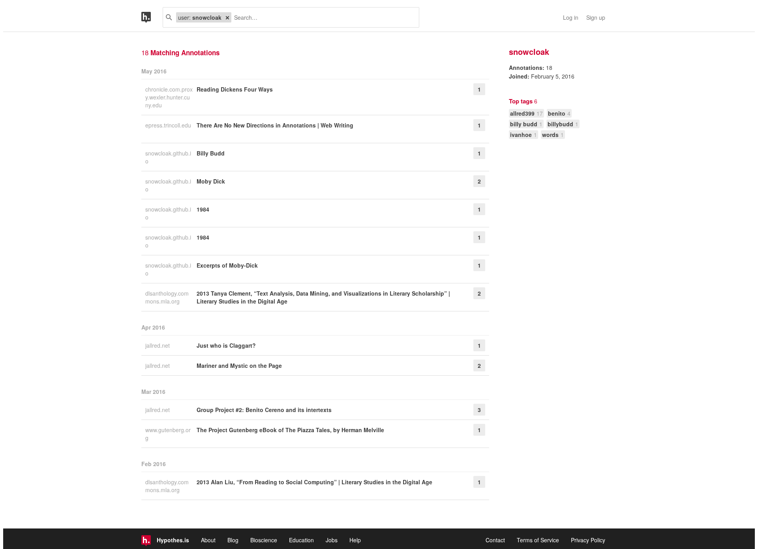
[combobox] (322, 17)
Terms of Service (538, 540)
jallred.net (158, 345)
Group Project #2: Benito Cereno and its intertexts (264, 410)
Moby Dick (211, 181)
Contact (495, 540)
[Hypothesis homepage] (152, 17)
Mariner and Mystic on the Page (239, 365)
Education (301, 540)
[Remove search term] (227, 17)
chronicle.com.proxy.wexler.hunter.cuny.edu (169, 97)
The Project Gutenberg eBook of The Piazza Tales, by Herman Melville (290, 430)
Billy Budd (211, 153)
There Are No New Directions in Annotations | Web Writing (275, 125)
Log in (570, 17)
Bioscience (263, 540)
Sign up (595, 17)
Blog (232, 540)
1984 (203, 209)
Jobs (332, 540)
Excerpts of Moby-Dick (227, 265)
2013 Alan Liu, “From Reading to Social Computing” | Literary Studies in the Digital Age (314, 482)
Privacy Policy (588, 540)
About (208, 540)
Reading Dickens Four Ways (235, 89)
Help (355, 540)
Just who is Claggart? (226, 345)
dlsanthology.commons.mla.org (167, 297)
